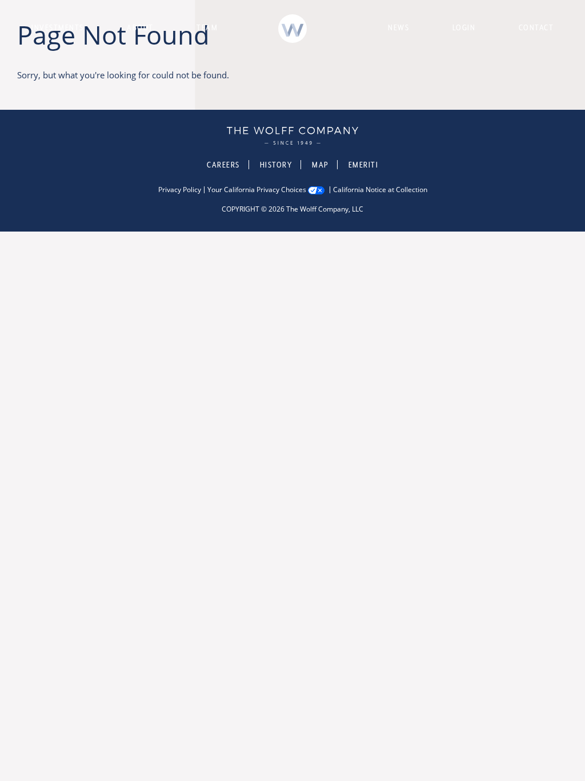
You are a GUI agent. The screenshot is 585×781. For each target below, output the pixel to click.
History (276, 164)
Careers (223, 164)
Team (207, 27)
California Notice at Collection (380, 189)
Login (464, 27)
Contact (536, 27)
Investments (57, 27)
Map (320, 164)
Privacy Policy (179, 189)
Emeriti (363, 164)
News (398, 27)
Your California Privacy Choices (256, 189)
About (140, 27)
